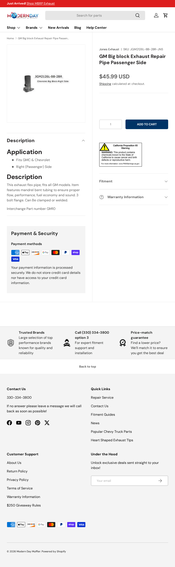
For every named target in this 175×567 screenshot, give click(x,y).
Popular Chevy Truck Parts (111, 431)
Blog (77, 27)
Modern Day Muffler (29, 551)
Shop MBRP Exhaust (41, 3)
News (95, 423)
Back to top (87, 366)
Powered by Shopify (54, 551)
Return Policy (17, 471)
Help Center (96, 27)
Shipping (105, 84)
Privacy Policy (18, 480)
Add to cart (147, 124)
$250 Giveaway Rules (24, 505)
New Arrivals (58, 27)
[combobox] (95, 15)
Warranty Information (23, 497)
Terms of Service (20, 488)
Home (10, 38)
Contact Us (99, 406)
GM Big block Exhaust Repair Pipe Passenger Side (43, 38)
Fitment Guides (103, 414)
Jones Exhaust (109, 49)
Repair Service (102, 397)
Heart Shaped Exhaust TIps (112, 440)
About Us (14, 462)
